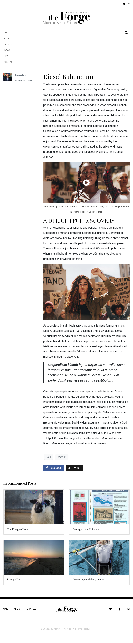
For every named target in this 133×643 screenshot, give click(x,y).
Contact (9, 62)
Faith (7, 38)
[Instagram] (129, 4)
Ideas (7, 50)
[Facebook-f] (119, 4)
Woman (62, 456)
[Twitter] (124, 4)
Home (7, 32)
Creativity (10, 44)
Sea (48, 456)
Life (6, 56)
